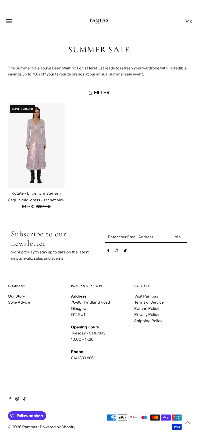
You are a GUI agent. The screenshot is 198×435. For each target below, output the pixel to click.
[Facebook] (108, 251)
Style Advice (19, 302)
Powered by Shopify (57, 426)
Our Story (16, 296)
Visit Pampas (146, 296)
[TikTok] (125, 251)
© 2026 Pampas (23, 426)
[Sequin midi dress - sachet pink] (36, 145)
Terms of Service (149, 302)
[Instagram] (116, 251)
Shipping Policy (148, 320)
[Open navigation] (38, 21)
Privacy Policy (146, 314)
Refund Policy (146, 308)
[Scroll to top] (187, 422)
